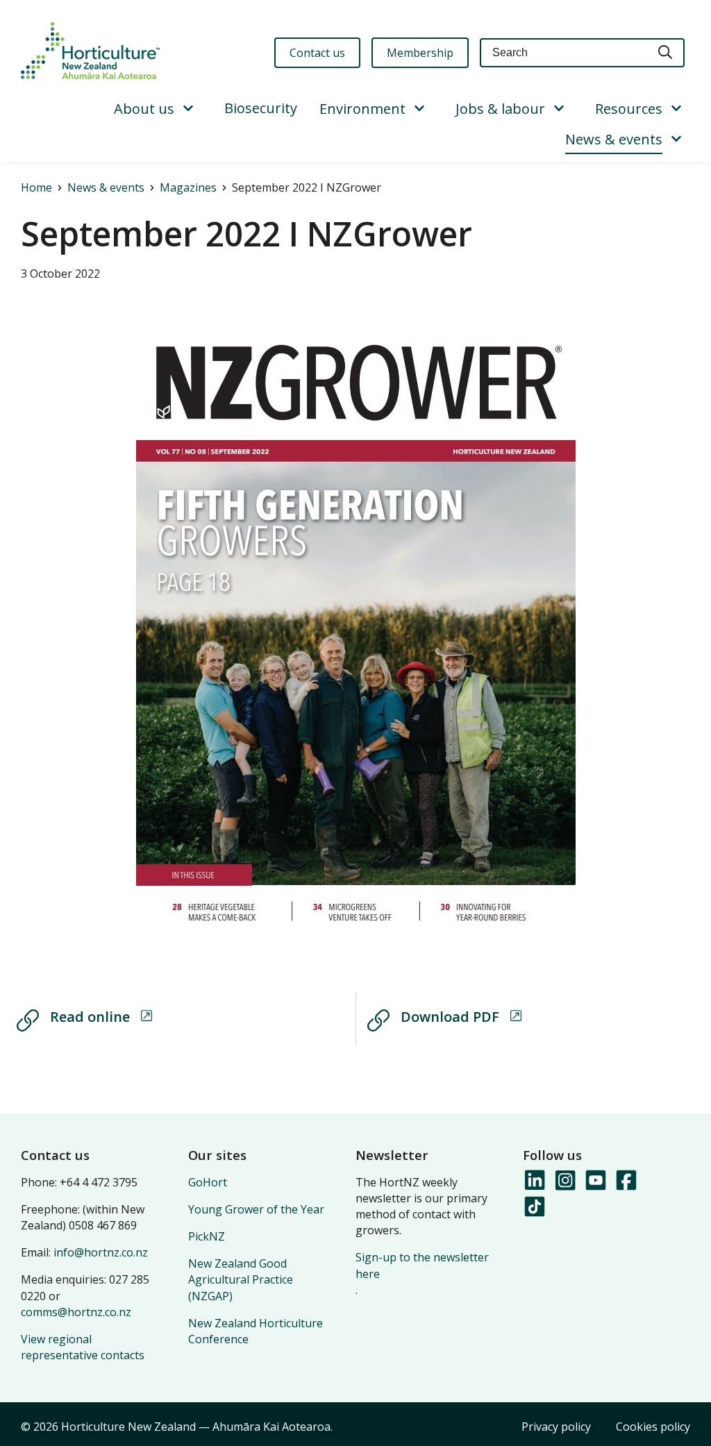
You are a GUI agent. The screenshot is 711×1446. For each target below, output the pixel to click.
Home (36, 187)
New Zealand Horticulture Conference (255, 1331)
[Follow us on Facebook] (625, 1181)
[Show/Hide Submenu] (188, 109)
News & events (613, 139)
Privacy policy (556, 1426)
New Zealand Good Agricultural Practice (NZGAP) (240, 1279)
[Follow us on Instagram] (564, 1181)
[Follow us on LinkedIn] (534, 1181)
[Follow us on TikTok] (534, 1207)
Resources (628, 108)
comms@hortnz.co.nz (76, 1312)
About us (144, 108)
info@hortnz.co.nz (100, 1252)
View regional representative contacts (82, 1347)
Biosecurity (260, 108)
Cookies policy (653, 1426)
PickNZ (206, 1236)
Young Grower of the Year (256, 1209)
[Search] (666, 53)
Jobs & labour (500, 108)
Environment (362, 108)
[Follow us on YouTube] (595, 1181)
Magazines (188, 187)
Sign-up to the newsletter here (422, 1265)
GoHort (207, 1182)
